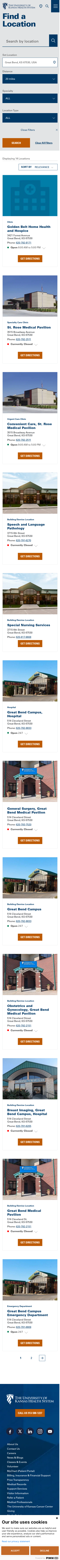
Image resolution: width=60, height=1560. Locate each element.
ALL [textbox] (8, 98)
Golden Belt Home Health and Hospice (28, 228)
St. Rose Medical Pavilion (29, 327)
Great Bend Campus (24, 909)
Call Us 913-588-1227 (30, 1413)
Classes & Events (17, 1462)
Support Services (17, 1488)
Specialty (7, 91)
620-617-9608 (23, 637)
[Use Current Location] (41, 6)
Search (16, 143)
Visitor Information (18, 1493)
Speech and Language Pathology (26, 526)
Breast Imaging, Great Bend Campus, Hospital (27, 1112)
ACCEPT (15, 1550)
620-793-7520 (23, 824)
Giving (11, 1510)
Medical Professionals (19, 1502)
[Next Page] (42, 1358)
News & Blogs (15, 1457)
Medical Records (16, 1484)
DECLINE (44, 1550)
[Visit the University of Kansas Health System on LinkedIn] (30, 1431)
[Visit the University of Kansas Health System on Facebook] (10, 1431)
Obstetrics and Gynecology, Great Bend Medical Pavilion (28, 1009)
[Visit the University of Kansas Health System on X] (20, 1431)
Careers (11, 1453)
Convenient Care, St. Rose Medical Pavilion (29, 426)
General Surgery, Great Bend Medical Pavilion (27, 810)
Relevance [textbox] (42, 167)
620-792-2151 (23, 1025)
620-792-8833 (23, 728)
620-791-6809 (23, 1327)
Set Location (9, 55)
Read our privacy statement (16, 1541)
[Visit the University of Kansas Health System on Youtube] (50, 1431)
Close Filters (28, 130)
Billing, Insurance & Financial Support (28, 1475)
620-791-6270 (23, 540)
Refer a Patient (15, 1497)
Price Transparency (18, 1479)
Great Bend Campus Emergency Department (27, 1313)
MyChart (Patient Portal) (21, 1471)
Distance (7, 71)
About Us (12, 1444)
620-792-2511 (23, 339)
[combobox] (30, 40)
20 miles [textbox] (10, 78)
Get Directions (30, 258)
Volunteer (12, 1466)
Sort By (26, 166)
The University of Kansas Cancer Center (30, 1506)
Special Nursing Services (28, 625)
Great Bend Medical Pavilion (24, 1212)
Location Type (10, 110)
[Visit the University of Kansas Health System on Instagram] (40, 1431)
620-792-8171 (23, 242)
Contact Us (13, 1448)
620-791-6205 (23, 1126)
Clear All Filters (43, 142)
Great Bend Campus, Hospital (24, 714)
